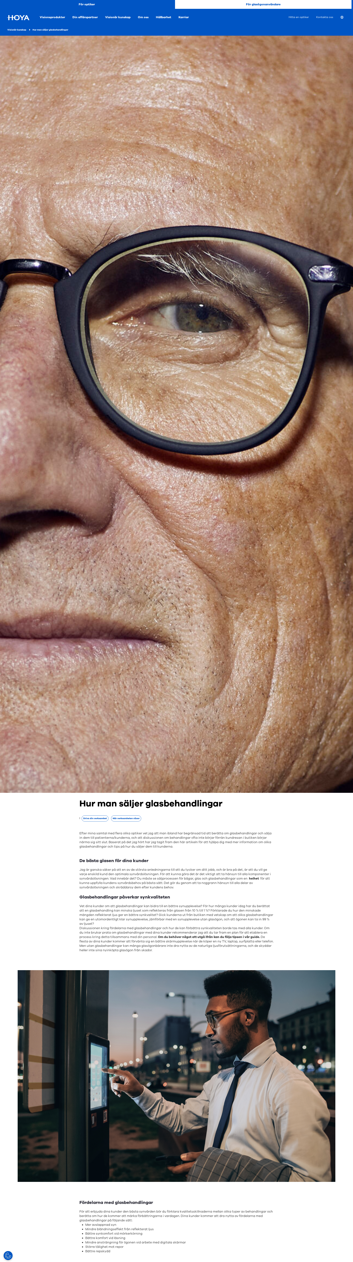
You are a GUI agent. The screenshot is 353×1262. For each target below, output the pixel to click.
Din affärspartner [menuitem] (85, 17)
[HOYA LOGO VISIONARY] (18, 17)
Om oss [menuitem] (143, 17)
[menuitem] (344, 18)
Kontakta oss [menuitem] (324, 17)
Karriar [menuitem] (184, 17)
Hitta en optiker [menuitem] (299, 17)
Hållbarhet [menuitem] (163, 17)
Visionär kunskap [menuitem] (118, 17)
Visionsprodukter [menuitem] (52, 17)
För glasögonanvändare (263, 4)
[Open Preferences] (8, 1255)
